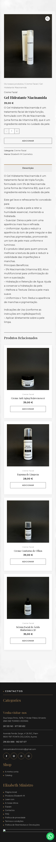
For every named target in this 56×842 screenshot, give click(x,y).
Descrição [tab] (28, 168)
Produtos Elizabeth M (15, 796)
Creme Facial (31, 84)
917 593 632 (20, 726)
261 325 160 (8, 726)
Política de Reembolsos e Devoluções (22, 825)
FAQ (7, 814)
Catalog (8, 775)
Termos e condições (14, 821)
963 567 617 (21, 742)
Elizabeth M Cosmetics (21, 154)
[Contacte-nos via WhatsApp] (28, 756)
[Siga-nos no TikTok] (21, 756)
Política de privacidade (15, 817)
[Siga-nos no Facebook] (6, 756)
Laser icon (9, 799)
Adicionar (28, 141)
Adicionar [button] (28, 409)
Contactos (9, 810)
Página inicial (11, 792)
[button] (47, 18)
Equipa (8, 806)
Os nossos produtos (13, 84)
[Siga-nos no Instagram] (14, 756)
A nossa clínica (11, 803)
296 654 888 (8, 742)
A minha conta (11, 772)
